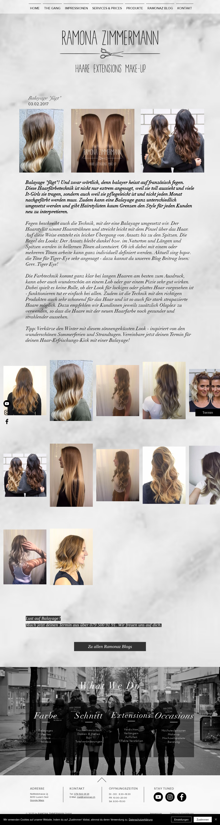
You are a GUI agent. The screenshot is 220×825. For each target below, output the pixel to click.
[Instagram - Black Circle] (170, 797)
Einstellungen (181, 819)
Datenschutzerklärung (182, 813)
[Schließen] (216, 819)
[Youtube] (158, 797)
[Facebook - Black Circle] (181, 797)
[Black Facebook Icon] (6, 421)
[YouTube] (6, 403)
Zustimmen (203, 819)
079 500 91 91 (81, 793)
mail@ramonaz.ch (86, 797)
